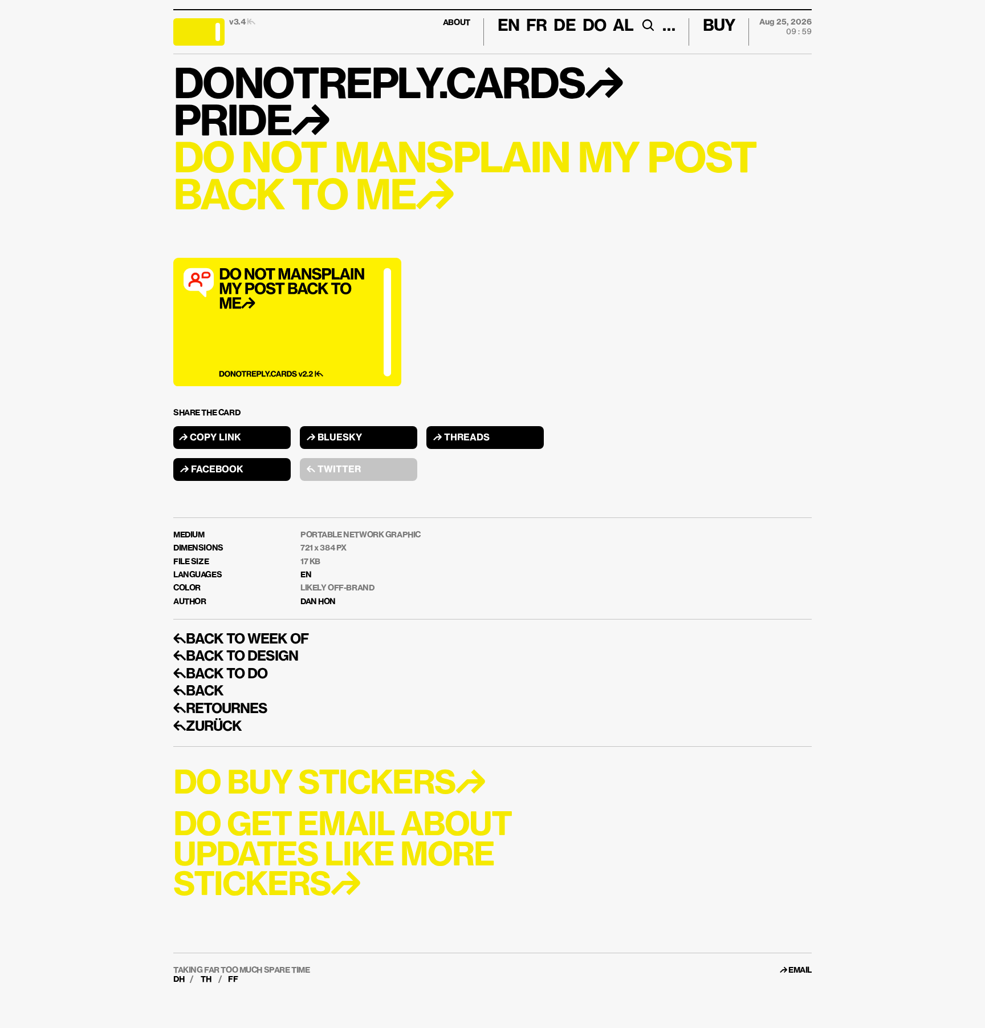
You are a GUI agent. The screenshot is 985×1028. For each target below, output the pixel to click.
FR (536, 26)
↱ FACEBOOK (211, 470)
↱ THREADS (461, 438)
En (508, 26)
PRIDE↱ (250, 123)
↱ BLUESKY (334, 438)
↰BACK (198, 691)
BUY (719, 26)
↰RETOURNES (220, 709)
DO (594, 26)
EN (305, 575)
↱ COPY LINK (210, 438)
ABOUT (456, 23)
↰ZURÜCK (207, 727)
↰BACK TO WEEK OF (240, 639)
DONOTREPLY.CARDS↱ (397, 86)
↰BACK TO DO (220, 674)
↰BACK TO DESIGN (235, 656)
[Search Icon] (648, 25)
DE (564, 26)
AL (623, 26)
